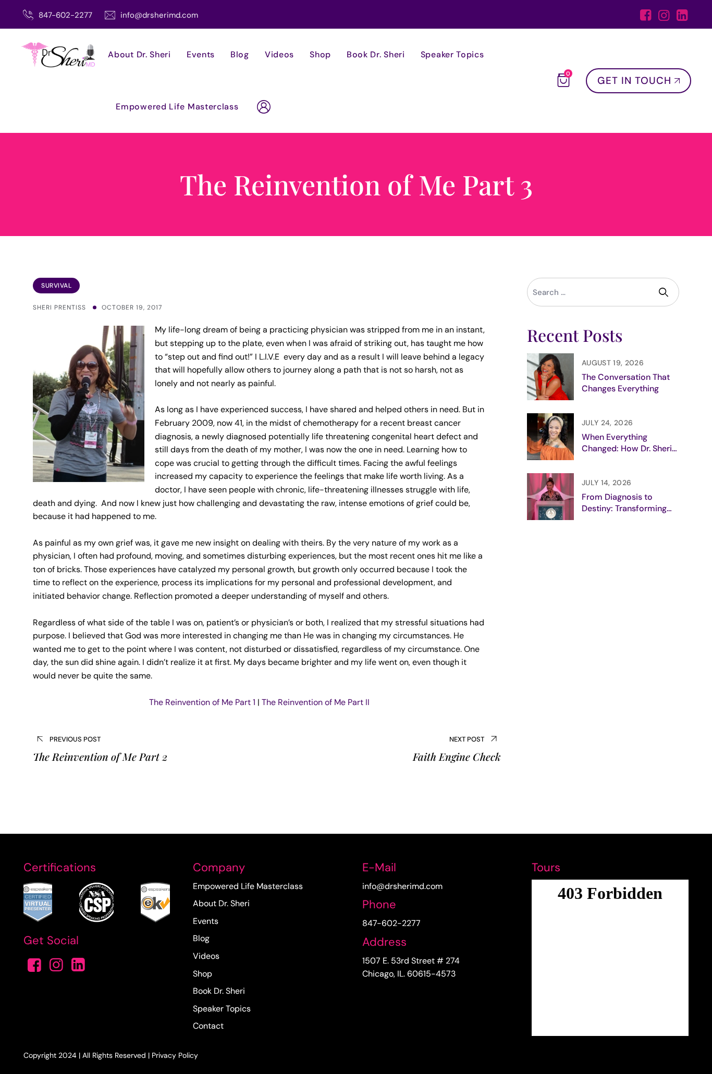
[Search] (664, 292)
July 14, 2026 (606, 482)
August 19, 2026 (613, 362)
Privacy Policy (175, 1055)
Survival (56, 285)
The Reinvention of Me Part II (316, 702)
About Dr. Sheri (139, 54)
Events (201, 54)
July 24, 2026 (607, 422)
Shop (320, 54)
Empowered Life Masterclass (177, 106)
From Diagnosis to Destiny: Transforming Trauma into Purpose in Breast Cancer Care (626, 502)
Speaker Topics (452, 54)
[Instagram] (664, 16)
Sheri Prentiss (59, 307)
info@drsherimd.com (159, 15)
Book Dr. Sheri (376, 54)
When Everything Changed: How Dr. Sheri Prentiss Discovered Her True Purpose (628, 442)
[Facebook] (645, 16)
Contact (208, 1025)
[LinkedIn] (682, 16)
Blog (239, 54)
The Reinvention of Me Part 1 (202, 702)
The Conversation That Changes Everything (626, 383)
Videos (279, 54)
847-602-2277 (65, 15)
